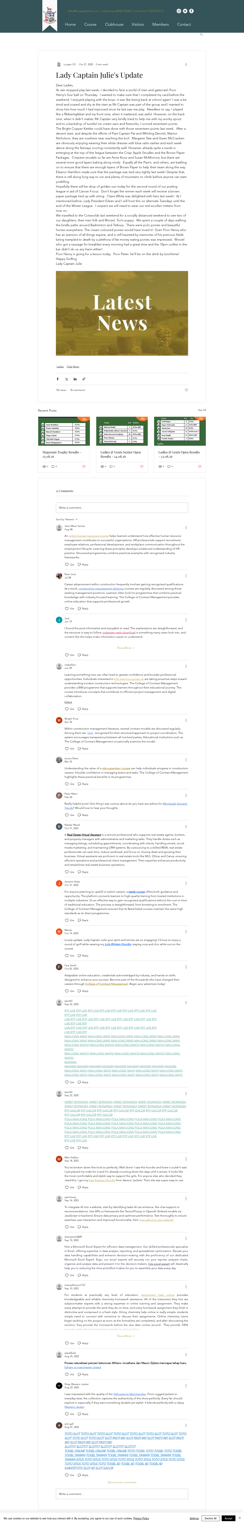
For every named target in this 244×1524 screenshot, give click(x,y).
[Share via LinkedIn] (75, 379)
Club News (73, 366)
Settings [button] (194, 1518)
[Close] (240, 1518)
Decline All (210, 1518)
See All (202, 410)
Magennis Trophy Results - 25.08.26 (62, 454)
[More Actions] (186, 528)
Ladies (60, 366)
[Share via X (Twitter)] (66, 379)
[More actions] (186, 64)
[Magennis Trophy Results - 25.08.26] (64, 431)
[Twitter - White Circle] (185, 11)
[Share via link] (84, 379)
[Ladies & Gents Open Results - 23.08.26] (180, 431)
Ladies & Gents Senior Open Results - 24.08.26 (121, 454)
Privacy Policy (141, 1518)
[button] (88, 24)
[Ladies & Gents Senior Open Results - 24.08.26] (122, 431)
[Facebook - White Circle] (191, 11)
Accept (228, 1518)
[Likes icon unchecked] (66, 564)
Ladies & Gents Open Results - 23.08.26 (179, 454)
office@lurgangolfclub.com (83, 11)
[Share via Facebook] (57, 379)
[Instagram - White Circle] (179, 11)
